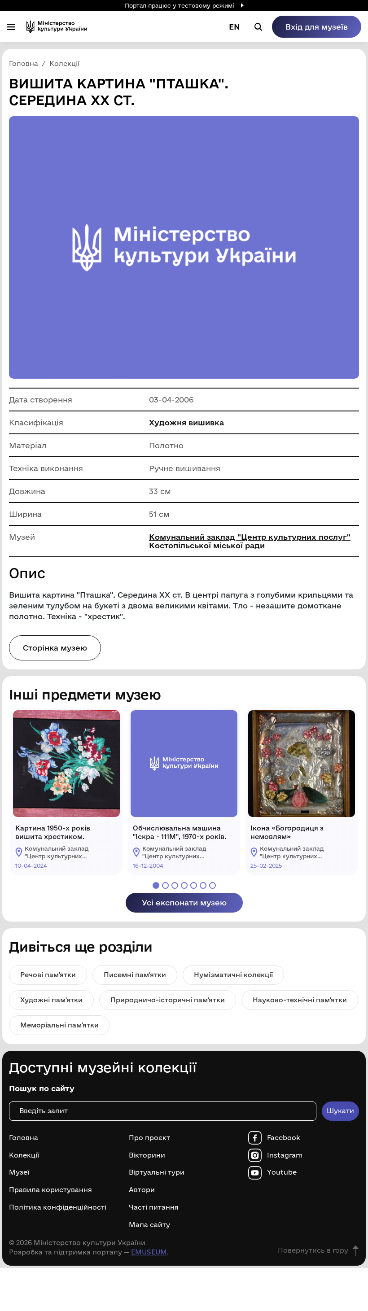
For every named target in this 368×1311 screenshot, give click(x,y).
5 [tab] (193, 885)
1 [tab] (156, 885)
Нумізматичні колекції (233, 975)
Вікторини (147, 1155)
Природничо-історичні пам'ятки (167, 1000)
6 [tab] (203, 885)
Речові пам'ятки (48, 975)
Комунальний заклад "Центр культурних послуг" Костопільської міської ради (249, 541)
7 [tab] (212, 885)
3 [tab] (174, 885)
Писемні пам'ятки (135, 975)
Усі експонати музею (184, 902)
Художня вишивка (186, 422)
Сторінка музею (55, 647)
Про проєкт (149, 1137)
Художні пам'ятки (51, 1000)
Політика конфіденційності (57, 1207)
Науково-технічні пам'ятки (300, 1000)
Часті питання (154, 1207)
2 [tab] (165, 885)
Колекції (24, 1155)
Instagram (284, 1155)
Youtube (282, 1172)
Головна (23, 1137)
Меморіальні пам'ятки (59, 1025)
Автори (142, 1189)
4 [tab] (184, 885)
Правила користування (50, 1189)
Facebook (283, 1137)
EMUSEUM (149, 1252)
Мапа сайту (149, 1224)
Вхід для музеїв (316, 26)
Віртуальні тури (156, 1172)
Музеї (19, 1172)
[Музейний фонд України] (57, 27)
